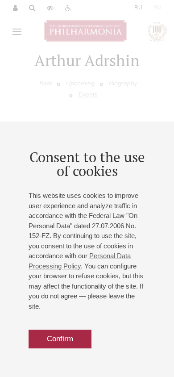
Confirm (60, 339)
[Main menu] (17, 32)
